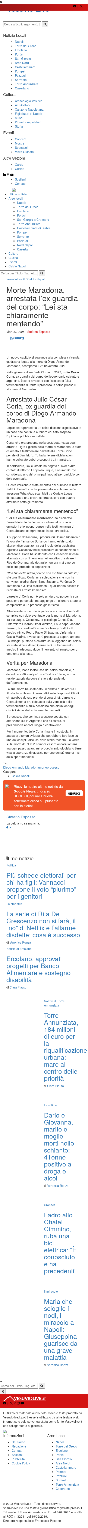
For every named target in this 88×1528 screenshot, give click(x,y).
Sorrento (23, 236)
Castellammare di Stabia (33, 228)
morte (43, 767)
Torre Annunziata (28, 224)
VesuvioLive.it (15, 279)
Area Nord (63, 1463)
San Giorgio (64, 1459)
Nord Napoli (25, 245)
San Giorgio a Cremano (33, 219)
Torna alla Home (44, 840)
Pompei (22, 232)
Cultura (13, 253)
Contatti (20, 183)
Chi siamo (18, 1442)
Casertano (63, 1488)
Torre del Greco (27, 207)
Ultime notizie (18, 194)
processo (53, 767)
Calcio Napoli (17, 266)
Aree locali (16, 198)
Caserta (22, 249)
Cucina (13, 258)
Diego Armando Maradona (21, 767)
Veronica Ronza (20, 942)
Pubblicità (18, 1459)
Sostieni (20, 179)
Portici (21, 215)
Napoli (21, 202)
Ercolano (23, 211)
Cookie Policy (21, 1463)
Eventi (13, 262)
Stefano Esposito (38, 332)
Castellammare (66, 1467)
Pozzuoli (22, 241)
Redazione (19, 1446)
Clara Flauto (18, 987)
